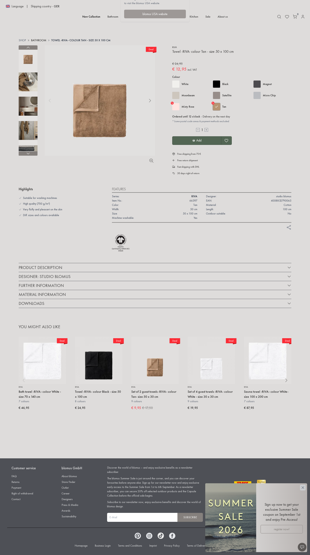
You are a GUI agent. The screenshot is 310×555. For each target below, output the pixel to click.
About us (223, 16)
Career (66, 493)
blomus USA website (155, 14)
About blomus (69, 476)
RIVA (174, 47)
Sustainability (69, 516)
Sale (207, 16)
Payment (16, 488)
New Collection (91, 16)
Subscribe (190, 517)
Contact (15, 499)
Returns (15, 482)
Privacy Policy (172, 545)
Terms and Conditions (130, 545)
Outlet (65, 488)
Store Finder (68, 482)
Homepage (81, 545)
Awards (66, 511)
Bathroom (112, 16)
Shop (22, 40)
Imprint (153, 545)
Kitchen (194, 16)
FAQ (14, 476)
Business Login (103, 545)
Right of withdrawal (22, 493)
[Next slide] (28, 153)
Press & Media (70, 505)
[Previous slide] (28, 47)
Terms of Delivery (196, 545)
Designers (67, 499)
